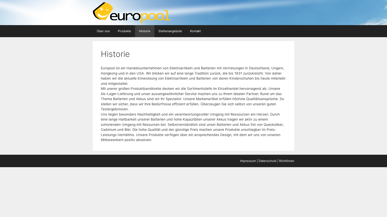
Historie (144, 31)
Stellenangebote (170, 31)
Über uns (103, 31)
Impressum (248, 161)
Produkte (124, 31)
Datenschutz (268, 161)
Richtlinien (286, 161)
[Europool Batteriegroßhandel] (132, 12)
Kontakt (195, 31)
